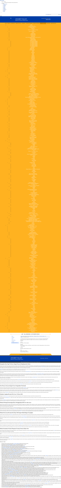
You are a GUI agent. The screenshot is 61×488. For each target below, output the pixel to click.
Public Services (32, 325)
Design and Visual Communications (33, 151)
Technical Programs (31, 140)
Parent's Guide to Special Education (34, 93)
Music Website (33, 126)
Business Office (32, 48)
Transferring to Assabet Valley (33, 73)
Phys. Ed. (34, 241)
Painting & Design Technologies (33, 174)
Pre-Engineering (32, 127)
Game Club (33, 289)
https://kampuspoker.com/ (17, 452)
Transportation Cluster (32, 212)
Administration (32, 47)
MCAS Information (33, 124)
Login (48, 14)
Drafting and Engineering (33, 252)
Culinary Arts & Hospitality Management (33, 183)
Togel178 (4, 447)
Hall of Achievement (32, 322)
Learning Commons (32, 102)
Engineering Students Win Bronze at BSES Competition (33, 220)
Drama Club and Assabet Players (33, 312)
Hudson (33, 54)
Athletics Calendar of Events (33, 260)
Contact (33, 30)
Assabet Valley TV (32, 315)
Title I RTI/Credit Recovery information (33, 234)
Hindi (4, 11)
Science (32, 132)
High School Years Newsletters (33, 96)
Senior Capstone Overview (33, 146)
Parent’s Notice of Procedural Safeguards (33, 94)
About (34, 191)
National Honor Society (33, 299)
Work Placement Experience (33, 142)
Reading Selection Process (33, 232)
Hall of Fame (32, 313)
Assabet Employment (32, 67)
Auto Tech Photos (33, 216)
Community (31, 314)
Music (34, 243)
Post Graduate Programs (32, 328)
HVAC (34, 254)
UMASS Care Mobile (33, 89)
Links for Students (32, 230)
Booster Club (33, 264)
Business (32, 108)
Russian (4, 10)
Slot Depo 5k (4, 399)
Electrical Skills (34, 165)
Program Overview (33, 128)
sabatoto (23, 435)
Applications (32, 75)
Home (31, 24)
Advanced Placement (32, 104)
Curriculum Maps (33, 118)
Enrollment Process (33, 329)
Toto (54, 430)
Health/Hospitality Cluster (32, 182)
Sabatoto (32, 463)
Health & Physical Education (32, 116)
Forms (33, 87)
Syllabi (33, 119)
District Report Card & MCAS (32, 227)
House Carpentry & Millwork (33, 173)
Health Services (33, 88)
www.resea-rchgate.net (16, 443)
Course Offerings (33, 117)
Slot (5, 453)
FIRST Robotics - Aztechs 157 (34, 286)
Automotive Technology (33, 215)
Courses (33, 113)
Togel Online (21, 423)
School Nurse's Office (32, 86)
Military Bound (33, 82)
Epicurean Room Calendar (33, 316)
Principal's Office (32, 27)
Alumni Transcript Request (32, 100)
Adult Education (31, 326)
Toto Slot (15, 408)
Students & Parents (31, 225)
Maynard (33, 56)
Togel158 (10, 445)
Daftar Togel (43, 366)
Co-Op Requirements (34, 143)
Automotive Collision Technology (33, 213)
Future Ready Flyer (33, 84)
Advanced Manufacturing (33, 192)
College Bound (33, 80)
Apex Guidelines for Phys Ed (33, 120)
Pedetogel (15, 450)
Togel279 (6, 474)
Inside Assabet (33, 72)
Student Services (31, 76)
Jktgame (49, 481)
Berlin (33, 50)
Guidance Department (32, 77)
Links (34, 150)
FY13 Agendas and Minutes (34, 46)
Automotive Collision (34, 245)
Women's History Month (33, 137)
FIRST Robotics (33, 283)
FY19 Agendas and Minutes (34, 41)
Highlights (33, 156)
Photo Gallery (33, 320)
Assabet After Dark (32, 327)
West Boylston (33, 60)
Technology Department (33, 64)
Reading (32, 131)
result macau (7, 392)
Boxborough (33, 52)
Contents (34, 153)
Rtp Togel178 (14, 444)
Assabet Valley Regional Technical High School (27, 336)
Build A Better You (32, 109)
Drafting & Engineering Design (33, 203)
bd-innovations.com (28, 371)
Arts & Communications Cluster (32, 148)
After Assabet (34, 200)
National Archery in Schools (33, 121)
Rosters (33, 262)
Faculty (42, 18)
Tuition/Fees (33, 331)
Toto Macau (24, 387)
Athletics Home (33, 259)
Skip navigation (2, 0)
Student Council (33, 308)
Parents (46, 18)
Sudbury (33, 59)
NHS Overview (34, 302)
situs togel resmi (38, 458)
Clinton (33, 53)
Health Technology (33, 253)
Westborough (33, 61)
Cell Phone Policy (33, 34)
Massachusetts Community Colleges (34, 204)
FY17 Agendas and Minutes (34, 43)
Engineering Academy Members (33, 110)
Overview (33, 136)
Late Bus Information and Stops (33, 62)
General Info (33, 270)
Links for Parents (32, 229)
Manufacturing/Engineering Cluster (32, 189)
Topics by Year (33, 114)
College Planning (33, 130)
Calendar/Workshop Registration (33, 79)
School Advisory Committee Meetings (33, 29)
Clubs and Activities (32, 266)
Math (34, 239)
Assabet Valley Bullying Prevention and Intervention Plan (33, 37)
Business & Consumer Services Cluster (32, 154)
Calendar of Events (33, 280)
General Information (33, 105)
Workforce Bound (33, 81)
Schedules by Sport (33, 261)
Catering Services (33, 319)
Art (32, 107)
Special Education (32, 91)
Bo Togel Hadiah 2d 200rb (40, 373)
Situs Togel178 (11, 436)
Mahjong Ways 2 (8, 397)
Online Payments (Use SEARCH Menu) (32, 324)
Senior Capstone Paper (33, 115)
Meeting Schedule (33, 38)
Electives (34, 242)
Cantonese (4, 5)
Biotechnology (33, 198)
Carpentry (34, 248)
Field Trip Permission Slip (32, 235)
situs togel (10, 451)
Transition (34, 92)
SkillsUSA (33, 304)
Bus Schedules (32, 226)
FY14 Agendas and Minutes (34, 45)
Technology (32, 63)
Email (49, 358)
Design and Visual (33, 251)
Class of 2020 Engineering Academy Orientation (33, 218)
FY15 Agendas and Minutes (34, 44)
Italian (4, 7)
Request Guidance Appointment (33, 78)
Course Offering (34, 149)
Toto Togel (19, 379)
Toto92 (34, 460)
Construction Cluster (32, 162)
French (4, 6)
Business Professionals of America (33, 277)
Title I (32, 231)
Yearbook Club (33, 311)
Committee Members (33, 39)
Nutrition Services (32, 49)
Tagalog (4, 8)
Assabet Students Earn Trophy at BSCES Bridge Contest (33, 221)
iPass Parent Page (32, 228)
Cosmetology (33, 158)
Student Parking (33, 36)
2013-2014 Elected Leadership (34, 303)
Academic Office (32, 101)
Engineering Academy (32, 217)
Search (50, 14)
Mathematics (32, 122)
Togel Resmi (6, 486)
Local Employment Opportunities (32, 323)
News (34, 167)
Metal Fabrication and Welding (33, 206)
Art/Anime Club (33, 267)
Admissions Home (32, 71)
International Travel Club (33, 298)
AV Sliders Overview (15, 342)
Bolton (33, 51)
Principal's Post (33, 28)
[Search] (60, 14)
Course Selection (32, 98)
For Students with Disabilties (33, 257)
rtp (8, 404)
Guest (47, 14)
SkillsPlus (34, 144)
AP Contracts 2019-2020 (33, 106)
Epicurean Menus (33, 317)
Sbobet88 (40, 480)
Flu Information (33, 90)
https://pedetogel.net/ (22, 448)
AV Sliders (33, 272)
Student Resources (33, 177)
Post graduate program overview (33, 330)
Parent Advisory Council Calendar (33, 95)
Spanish (4, 4)
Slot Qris (11, 414)
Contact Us (33, 85)
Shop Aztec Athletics (33, 263)
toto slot (29, 382)
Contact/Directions (32, 70)
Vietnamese (4, 9)
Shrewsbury (33, 58)
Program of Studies (32, 103)
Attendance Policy (33, 33)
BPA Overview (34, 281)
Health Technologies (33, 186)
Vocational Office (32, 141)
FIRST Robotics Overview (33, 287)
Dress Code (33, 35)
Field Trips (33, 111)
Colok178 (10, 454)
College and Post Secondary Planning (34, 194)
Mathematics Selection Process (33, 233)
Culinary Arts (34, 250)
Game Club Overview (34, 292)
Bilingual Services (32, 99)
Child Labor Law (32, 236)
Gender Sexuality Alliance (33, 295)
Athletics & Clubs (31, 258)
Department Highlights (33, 135)
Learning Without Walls (32, 237)
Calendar (34, 269)
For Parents (32, 66)
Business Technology (34, 247)
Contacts (33, 32)
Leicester (33, 55)
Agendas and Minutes (33, 40)
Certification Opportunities (33, 129)
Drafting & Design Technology (34, 205)
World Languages (32, 139)
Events (33, 318)
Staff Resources (32, 68)
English (34, 238)
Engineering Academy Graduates (33, 112)
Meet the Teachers (33, 195)
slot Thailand (25, 417)
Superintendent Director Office (32, 26)
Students (49, 18)
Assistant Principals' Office (32, 31)
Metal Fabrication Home (34, 207)
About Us (31, 25)
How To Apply (32, 74)
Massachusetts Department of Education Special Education (33, 97)
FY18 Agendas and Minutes (34, 42)
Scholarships (33, 83)
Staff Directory (32, 69)
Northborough (33, 57)
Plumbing (34, 256)
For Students (33, 65)
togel (20, 426)
